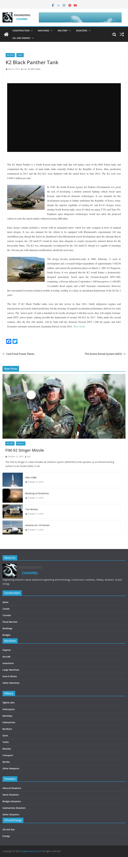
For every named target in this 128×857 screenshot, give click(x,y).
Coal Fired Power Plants (20, 354)
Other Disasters (10, 814)
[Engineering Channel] (6, 34)
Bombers (7, 728)
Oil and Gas (8, 829)
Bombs (6, 761)
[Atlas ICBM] (12, 480)
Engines (6, 649)
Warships (7, 715)
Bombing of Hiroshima (37, 493)
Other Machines (11, 682)
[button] (31, 30)
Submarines (8, 722)
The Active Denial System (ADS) (103, 354)
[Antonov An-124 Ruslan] (12, 527)
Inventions (8, 663)
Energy (6, 836)
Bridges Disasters (11, 801)
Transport (7, 755)
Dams (5, 602)
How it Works (9, 676)
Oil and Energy (21, 38)
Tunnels (6, 615)
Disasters (81, 30)
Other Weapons (10, 768)
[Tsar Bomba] (12, 512)
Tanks (20, 55)
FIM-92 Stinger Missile (24, 450)
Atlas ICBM (31, 477)
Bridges (6, 634)
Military (63, 30)
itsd (25, 69)
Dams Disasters (10, 794)
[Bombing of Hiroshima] (12, 496)
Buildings (7, 628)
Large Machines (10, 669)
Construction (21, 30)
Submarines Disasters (14, 807)
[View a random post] (122, 34)
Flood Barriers (9, 621)
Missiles (20, 443)
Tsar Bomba (31, 509)
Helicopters (8, 709)
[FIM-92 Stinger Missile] (64, 406)
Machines (43, 30)
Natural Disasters (11, 788)
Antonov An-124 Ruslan (37, 525)
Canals (6, 608)
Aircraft (6, 656)
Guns (5, 735)
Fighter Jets (8, 702)
